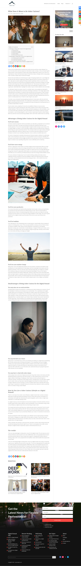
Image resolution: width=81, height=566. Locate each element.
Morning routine (38, 542)
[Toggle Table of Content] (31, 47)
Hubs (64, 539)
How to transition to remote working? (25, 536)
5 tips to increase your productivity (26, 550)
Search (71, 31)
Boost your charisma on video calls (26, 543)
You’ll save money (15, 50)
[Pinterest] (18, 66)
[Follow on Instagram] (63, 557)
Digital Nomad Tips (16, 13)
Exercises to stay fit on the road (39, 545)
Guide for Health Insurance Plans (52, 545)
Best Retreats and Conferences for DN (53, 548)
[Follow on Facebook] (60, 557)
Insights (21, 13)
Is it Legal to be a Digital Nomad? (12, 551)
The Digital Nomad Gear (54, 538)
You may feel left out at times (17, 59)
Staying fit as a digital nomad (39, 539)
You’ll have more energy (16, 51)
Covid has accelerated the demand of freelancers (26, 546)
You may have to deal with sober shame (19, 60)
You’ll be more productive (16, 52)
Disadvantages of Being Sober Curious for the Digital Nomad (20, 56)
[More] (24, 66)
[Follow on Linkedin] (68, 557)
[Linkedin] (16, 66)
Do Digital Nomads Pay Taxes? (12, 548)
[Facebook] (9, 66)
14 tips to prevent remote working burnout (26, 539)
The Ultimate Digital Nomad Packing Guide (53, 541)
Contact (64, 543)
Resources (68, 3)
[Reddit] (13, 66)
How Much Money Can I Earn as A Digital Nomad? (13, 544)
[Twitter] (11, 66)
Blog (62, 3)
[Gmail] (22, 66)
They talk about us (66, 541)
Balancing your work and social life (40, 548)
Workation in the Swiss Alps (49, 3)
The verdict (11, 62)
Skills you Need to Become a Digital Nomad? (11, 540)
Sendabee (65, 537)
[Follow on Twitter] (65, 557)
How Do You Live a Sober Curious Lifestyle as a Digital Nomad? (21, 61)
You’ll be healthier (15, 53)
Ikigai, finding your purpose (39, 536)
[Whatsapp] (20, 66)
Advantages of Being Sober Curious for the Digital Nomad (20, 48)
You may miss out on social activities (18, 57)
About (58, 3)
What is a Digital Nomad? (13, 537)
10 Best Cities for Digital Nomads (54, 536)
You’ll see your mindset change (17, 54)
